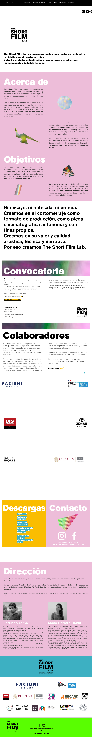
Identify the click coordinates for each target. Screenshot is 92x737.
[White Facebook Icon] (74, 536)
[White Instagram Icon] (62, 536)
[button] (38, 2)
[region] (23, 396)
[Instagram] (83, 11)
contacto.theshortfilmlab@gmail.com (68, 544)
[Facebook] (88, 11)
